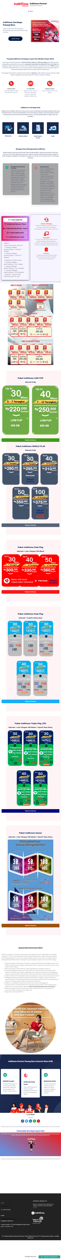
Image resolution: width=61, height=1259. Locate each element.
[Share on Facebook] (22, 1121)
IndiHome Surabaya (42, 62)
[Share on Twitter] (26, 1121)
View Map (35, 1207)
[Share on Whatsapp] (34, 1121)
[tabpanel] (15, 260)
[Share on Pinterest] (38, 1121)
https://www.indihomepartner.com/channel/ (42, 986)
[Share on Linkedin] (30, 1121)
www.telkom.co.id (5, 1206)
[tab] (15, 220)
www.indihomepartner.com (9, 1219)
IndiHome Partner (38, 3)
